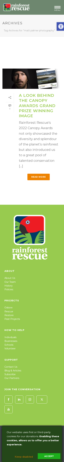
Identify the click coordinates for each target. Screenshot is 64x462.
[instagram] (30, 399)
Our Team (10, 281)
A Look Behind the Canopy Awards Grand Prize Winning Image (37, 105)
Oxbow (8, 307)
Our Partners (11, 378)
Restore (9, 315)
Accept (49, 456)
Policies (8, 289)
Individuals (10, 337)
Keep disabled (24, 456)
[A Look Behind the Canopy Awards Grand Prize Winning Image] (32, 79)
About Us (9, 278)
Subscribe (10, 374)
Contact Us (10, 366)
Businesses (10, 341)
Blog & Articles (12, 370)
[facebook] (8, 399)
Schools (8, 344)
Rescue (8, 311)
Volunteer (10, 348)
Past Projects (12, 319)
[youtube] (8, 409)
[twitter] (41, 399)
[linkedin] (19, 399)
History (8, 285)
